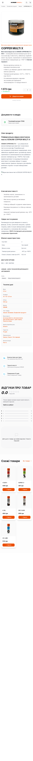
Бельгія (5, 326)
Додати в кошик (17, 96)
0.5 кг (4, 291)
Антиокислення (18, 318)
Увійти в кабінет (8, 405)
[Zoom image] (28, 39)
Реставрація (16, 337)
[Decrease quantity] (24, 90)
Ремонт (10, 337)
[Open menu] (2, 2)
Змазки (20, 6)
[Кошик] (30, 2)
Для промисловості (8, 319)
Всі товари (26, 461)
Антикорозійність (8, 318)
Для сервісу (18, 319)
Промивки (10, 312)
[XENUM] (16, 2)
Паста (5, 342)
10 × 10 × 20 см (7, 296)
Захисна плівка (7, 321)
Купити (9, 489)
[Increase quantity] (30, 90)
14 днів (5, 331)
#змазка (4, 278)
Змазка (5, 337)
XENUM (5, 307)
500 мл (5, 302)
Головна (3, 6)
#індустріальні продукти (14, 278)
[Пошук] (26, 2)
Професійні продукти (12, 6)
